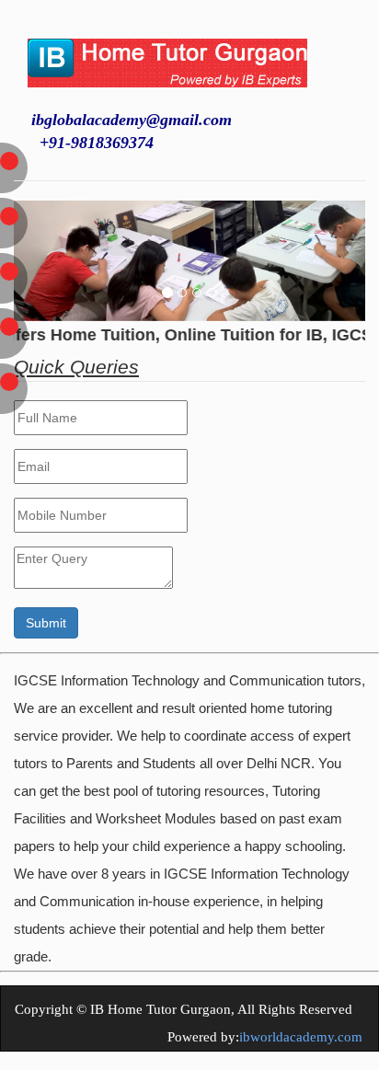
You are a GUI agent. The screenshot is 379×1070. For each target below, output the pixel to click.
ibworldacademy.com (300, 1037)
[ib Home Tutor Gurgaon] (167, 50)
